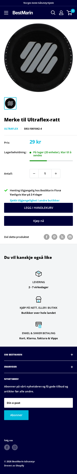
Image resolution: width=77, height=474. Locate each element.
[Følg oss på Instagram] (15, 447)
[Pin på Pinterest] (54, 237)
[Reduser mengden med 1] (34, 173)
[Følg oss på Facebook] (7, 447)
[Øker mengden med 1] (56, 173)
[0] (69, 12)
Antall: (8, 173)
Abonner (16, 415)
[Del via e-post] (70, 237)
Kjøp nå (38, 221)
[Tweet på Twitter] (62, 237)
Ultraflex (11, 128)
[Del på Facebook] (46, 237)
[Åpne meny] (6, 12)
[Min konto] (61, 12)
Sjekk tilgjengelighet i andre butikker (35, 200)
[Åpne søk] (53, 12)
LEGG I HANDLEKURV (38, 208)
